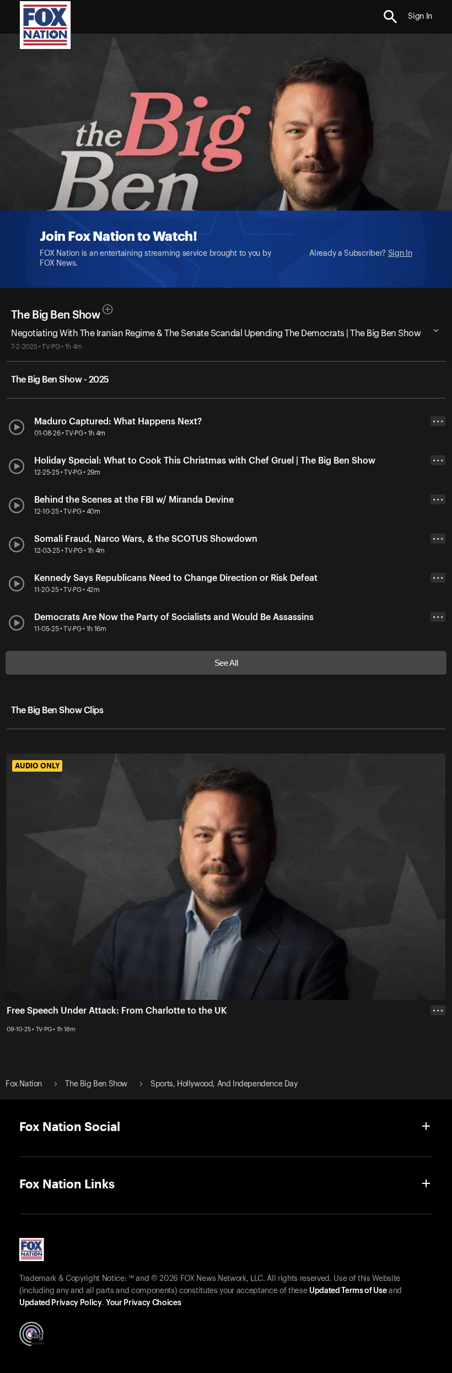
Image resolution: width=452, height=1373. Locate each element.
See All (226, 662)
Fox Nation (24, 1084)
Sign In (400, 253)
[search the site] (390, 17)
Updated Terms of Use (347, 1291)
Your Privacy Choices (143, 1303)
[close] (438, 1054)
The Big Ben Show (55, 315)
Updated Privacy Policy (60, 1303)
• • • (438, 421)
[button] (390, 17)
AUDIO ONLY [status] (37, 765)
